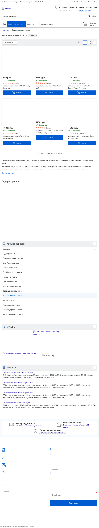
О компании (56, 449)
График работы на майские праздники (17, 383)
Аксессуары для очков (13, 314)
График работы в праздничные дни (16, 403)
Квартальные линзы (12, 286)
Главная (5, 30)
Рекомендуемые (9, 500)
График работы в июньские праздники (18, 372)
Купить (18, 93)
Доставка (55, 454)
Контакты (55, 473)
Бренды (30, 24)
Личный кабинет (57, 463)
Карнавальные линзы (12, 296)
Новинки (6, 490)
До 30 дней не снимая (12, 272)
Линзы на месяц (10, 277)
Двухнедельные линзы (13, 258)
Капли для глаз (9, 300)
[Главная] (4, 24)
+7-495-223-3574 (68, 7)
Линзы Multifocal (10, 268)
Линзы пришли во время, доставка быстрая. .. (21, 353)
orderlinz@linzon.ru (13, 466)
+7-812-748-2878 (88, 7)
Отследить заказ (46, 24)
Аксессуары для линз (12, 310)
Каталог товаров (15, 24)
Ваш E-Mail (56, 495)
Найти (93, 16)
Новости (55, 468)
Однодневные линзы (12, 254)
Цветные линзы (10, 282)
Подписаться (73, 503)
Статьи (6, 505)
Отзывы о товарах (10, 485)
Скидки (6, 495)
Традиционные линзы (12, 291)
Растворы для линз (11, 305)
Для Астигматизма (11, 263)
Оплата (54, 459)
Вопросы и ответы (10, 510)
